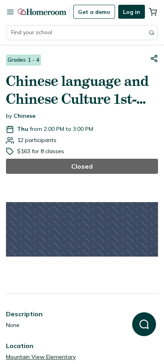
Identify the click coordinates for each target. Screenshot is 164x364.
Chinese (24, 115)
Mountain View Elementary (41, 356)
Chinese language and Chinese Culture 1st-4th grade (77, 90)
